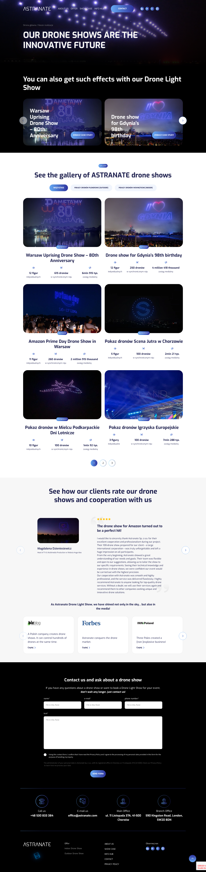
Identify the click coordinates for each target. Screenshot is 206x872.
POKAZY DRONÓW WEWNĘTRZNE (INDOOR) (136, 188)
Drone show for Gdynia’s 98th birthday (144, 255)
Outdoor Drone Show (74, 853)
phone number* (132, 698)
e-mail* (87, 698)
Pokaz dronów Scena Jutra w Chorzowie (144, 341)
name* (47, 698)
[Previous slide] (23, 120)
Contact (122, 8)
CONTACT (109, 859)
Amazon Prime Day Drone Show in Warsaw (62, 344)
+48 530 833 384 (41, 815)
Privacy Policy (95, 754)
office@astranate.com (82, 815)
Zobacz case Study (83, 135)
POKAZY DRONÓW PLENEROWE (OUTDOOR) (91, 188)
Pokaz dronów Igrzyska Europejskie (144, 427)
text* (46, 713)
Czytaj (30, 647)
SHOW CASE (86, 8)
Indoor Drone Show (73, 848)
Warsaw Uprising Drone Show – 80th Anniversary (62, 258)
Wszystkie (58, 187)
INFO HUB (99, 8)
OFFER (74, 8)
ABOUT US (63, 8)
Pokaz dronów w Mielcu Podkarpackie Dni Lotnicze (62, 430)
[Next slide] (183, 120)
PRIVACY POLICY (112, 864)
